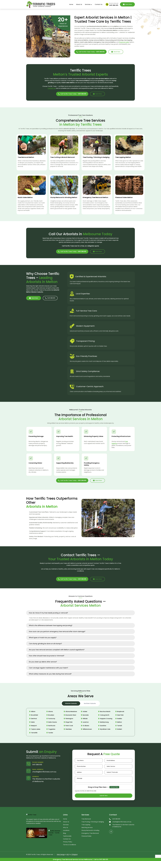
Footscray (51, 719)
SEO (67, 854)
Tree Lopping (86, 825)
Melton (119, 722)
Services (87, 4)
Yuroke (50, 733)
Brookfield (34, 715)
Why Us (65, 827)
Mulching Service (87, 827)
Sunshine (103, 726)
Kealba (119, 719)
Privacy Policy (67, 842)
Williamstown (87, 729)
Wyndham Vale (105, 729)
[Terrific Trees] (40, 4)
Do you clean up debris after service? (43, 662)
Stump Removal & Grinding (90, 830)
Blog (64, 833)
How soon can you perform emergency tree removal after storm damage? (57, 631)
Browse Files (114, 787)
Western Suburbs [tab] (71, 703)
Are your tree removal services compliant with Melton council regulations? (56, 650)
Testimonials (67, 836)
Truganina (51, 729)
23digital (74, 854)
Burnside (85, 715)
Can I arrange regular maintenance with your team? (48, 668)
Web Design (61, 854)
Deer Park (120, 715)
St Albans (85, 726)
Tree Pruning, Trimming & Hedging (93, 822)
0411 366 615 (51, 298)
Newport (34, 726)
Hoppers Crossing (106, 719)
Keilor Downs (52, 722)
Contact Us (98, 4)
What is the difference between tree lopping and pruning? (50, 625)
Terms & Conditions (69, 845)
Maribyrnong (104, 722)
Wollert (119, 729)
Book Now (117, 52)
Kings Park (68, 722)
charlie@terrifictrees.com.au (44, 772)
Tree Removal (86, 819)
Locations (66, 830)
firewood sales (124, 42)
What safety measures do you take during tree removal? (50, 674)
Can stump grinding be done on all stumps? (45, 644)
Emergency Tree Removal (90, 833)
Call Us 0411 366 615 (101, 859)
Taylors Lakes (35, 729)
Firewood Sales (86, 836)
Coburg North (104, 715)
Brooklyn (51, 715)
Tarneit (119, 726)
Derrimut (34, 719)
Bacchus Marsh (105, 711)
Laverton (85, 722)
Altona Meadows (71, 711)
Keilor (33, 722)
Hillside (84, 719)
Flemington (69, 719)
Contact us (51, 88)
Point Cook (69, 726)
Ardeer (84, 711)
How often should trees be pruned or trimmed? (46, 656)
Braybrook (120, 711)
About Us (79, 4)
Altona (50, 711)
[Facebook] (111, 832)
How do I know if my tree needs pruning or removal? (48, 613)
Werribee (68, 729)
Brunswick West (70, 715)
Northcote (51, 726)
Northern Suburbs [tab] (90, 703)
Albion (33, 711)
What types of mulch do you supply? (42, 637)
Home (71, 4)
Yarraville (34, 733)
